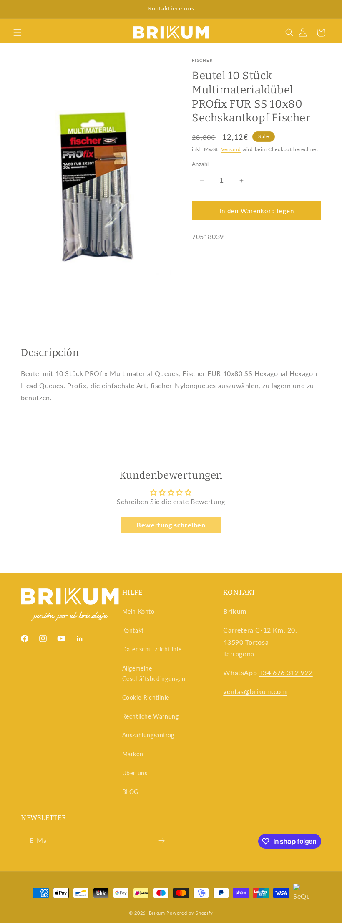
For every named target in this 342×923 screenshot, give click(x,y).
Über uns (135, 773)
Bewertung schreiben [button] (170, 525)
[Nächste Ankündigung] (326, 9)
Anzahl (200, 164)
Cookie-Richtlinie (145, 697)
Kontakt (133, 630)
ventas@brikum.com (255, 691)
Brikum (157, 912)
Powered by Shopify (189, 912)
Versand (231, 149)
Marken (132, 753)
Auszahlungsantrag (148, 735)
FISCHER (202, 60)
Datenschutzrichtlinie (152, 649)
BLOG (130, 791)
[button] (17, 32)
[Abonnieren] (161, 840)
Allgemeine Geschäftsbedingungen (154, 673)
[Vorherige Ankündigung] (16, 9)
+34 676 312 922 (286, 672)
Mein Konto (138, 611)
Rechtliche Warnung (150, 716)
